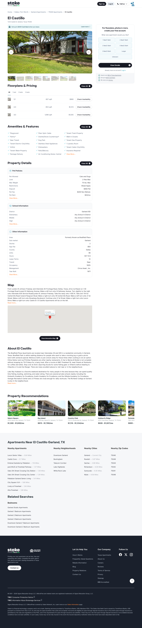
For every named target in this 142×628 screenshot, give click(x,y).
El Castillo (16, 18)
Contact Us (77, 574)
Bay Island (41, 418)
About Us (101, 559)
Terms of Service (104, 570)
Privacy (100, 574)
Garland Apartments (38, 12)
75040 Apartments (55, 12)
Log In (110, 4)
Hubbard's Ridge (104, 418)
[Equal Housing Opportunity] (35, 550)
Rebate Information (80, 563)
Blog (74, 567)
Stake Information (73, 604)
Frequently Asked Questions (83, 559)
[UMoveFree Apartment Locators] (14, 550)
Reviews (101, 567)
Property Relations (79, 570)
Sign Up (102, 4)
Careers (100, 563)
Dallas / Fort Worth (21, 12)
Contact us (14, 568)
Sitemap (101, 578)
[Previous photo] (11, 52)
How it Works (77, 555)
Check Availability (83, 99)
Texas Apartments (104, 555)
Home (10, 12)
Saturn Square (13, 418)
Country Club (73, 418)
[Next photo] (88, 52)
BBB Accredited (103, 582)
